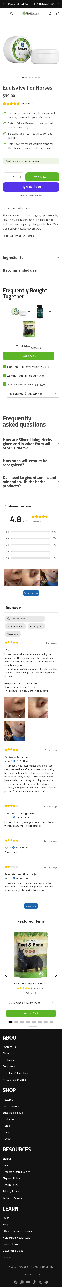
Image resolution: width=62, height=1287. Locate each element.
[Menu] (4, 13)
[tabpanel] (31, 763)
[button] (31, 532)
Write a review (31, 593)
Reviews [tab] (14, 607)
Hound (6, 1132)
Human (7, 1139)
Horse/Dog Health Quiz (16, 1237)
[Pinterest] (46, 1282)
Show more (31, 905)
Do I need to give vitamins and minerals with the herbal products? (29, 481)
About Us (8, 1053)
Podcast (8, 1257)
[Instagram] (22, 1282)
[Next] (55, 975)
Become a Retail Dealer (16, 1172)
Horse (6, 1125)
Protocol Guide (11, 1244)
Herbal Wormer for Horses (20, 384)
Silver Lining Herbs (24, 1266)
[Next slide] (58, 4)
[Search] (11, 13)
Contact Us (9, 1047)
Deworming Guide (13, 1250)
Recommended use (20, 270)
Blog (5, 1224)
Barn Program (11, 1106)
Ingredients (13, 257)
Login (6, 1165)
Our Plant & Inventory (15, 1073)
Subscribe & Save (13, 1112)
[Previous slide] (4, 4)
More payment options (31, 195)
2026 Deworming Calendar (18, 1231)
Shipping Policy (11, 1178)
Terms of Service (13, 1198)
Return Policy (10, 1185)
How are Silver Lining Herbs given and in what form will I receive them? (28, 443)
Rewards (8, 1099)
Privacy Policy (11, 1191)
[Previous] (6, 975)
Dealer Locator (11, 1119)
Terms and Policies (31, 1274)
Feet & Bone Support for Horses (31, 983)
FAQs (6, 1218)
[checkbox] (13, 634)
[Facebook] (16, 1282)
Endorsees (9, 1066)
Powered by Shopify (43, 1266)
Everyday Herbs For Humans (21, 375)
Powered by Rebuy (31, 1026)
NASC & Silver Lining (14, 1079)
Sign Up (7, 1158)
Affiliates (8, 1060)
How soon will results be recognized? (25, 462)
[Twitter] (40, 1282)
